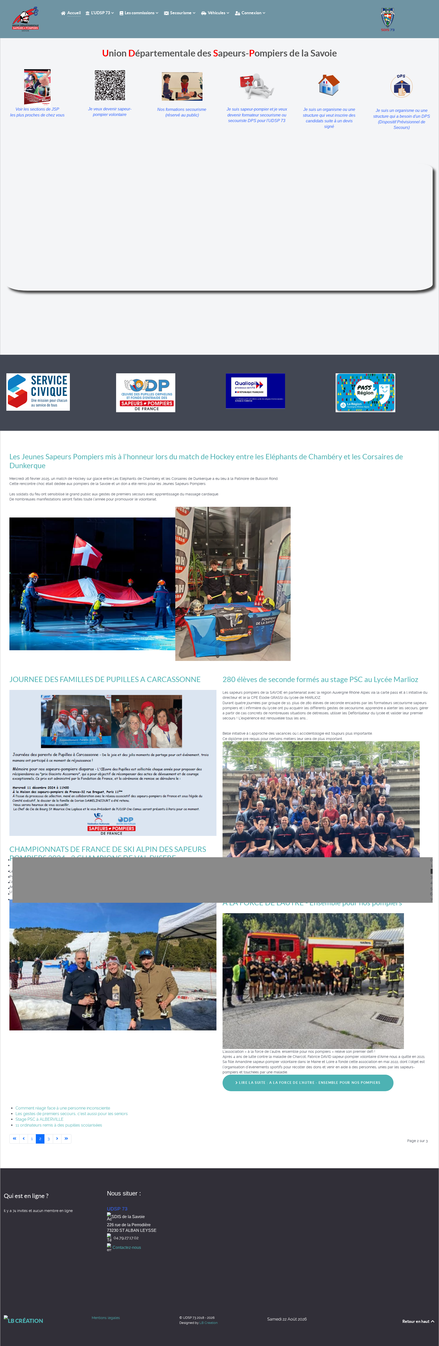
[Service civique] (38, 392)
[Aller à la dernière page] (66, 1138)
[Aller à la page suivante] (57, 1138)
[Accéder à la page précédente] (23, 1138)
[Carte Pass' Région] (365, 392)
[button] (222, 860)
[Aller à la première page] (14, 1138)
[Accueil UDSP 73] (26, 19)
